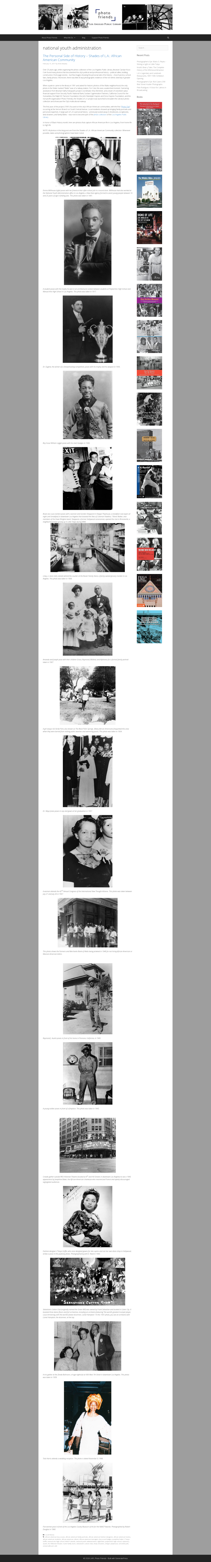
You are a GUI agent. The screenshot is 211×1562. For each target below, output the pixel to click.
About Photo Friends (49, 38)
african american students (52, 1539)
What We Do (68, 38)
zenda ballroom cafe (50, 1546)
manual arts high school (56, 1541)
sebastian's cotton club (84, 1544)
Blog (83, 38)
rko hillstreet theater (55, 1544)
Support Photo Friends (100, 38)
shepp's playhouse (111, 1544)
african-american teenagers (88, 1539)
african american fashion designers (101, 1537)
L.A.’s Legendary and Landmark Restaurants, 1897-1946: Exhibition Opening (150, 76)
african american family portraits (77, 1537)
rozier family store (69, 1544)
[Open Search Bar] (168, 37)
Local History (49, 1535)
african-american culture (70, 1539)
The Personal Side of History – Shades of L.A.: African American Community (82, 58)
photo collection (100, 114)
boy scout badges (105, 1539)
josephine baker (118, 1539)
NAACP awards (70, 1541)
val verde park (123, 1544)
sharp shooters (99, 1544)
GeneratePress (121, 1558)
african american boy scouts (55, 1537)
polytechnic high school (113, 1541)
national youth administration (86, 1541)
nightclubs (100, 1541)
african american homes (122, 1537)
